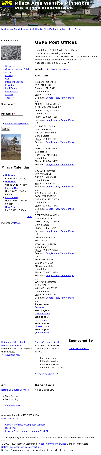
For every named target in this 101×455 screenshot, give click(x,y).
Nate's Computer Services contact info (21, 447)
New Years (10, 207)
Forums (78, 29)
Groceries (10, 66)
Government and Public (17, 69)
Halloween (10, 175)
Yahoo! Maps (67, 98)
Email (17, 29)
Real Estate (11, 88)
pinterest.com (42, 326)
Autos (8, 72)
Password (8, 114)
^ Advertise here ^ (79, 348)
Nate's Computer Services (48, 342)
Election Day (11, 188)
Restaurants (11, 91)
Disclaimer (10, 428)
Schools (9, 94)
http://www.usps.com (57, 69)
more (29, 216)
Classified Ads (51, 29)
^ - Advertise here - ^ (12, 355)
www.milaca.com (10, 418)
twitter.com (41, 320)
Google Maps (52, 98)
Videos (63, 29)
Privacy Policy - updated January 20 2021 (26, 431)
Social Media (36, 29)
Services (39, 307)
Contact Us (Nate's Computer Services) (25, 425)
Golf (7, 79)
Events (24, 29)
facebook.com (42, 313)
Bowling (9, 75)
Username (8, 104)
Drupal (17, 223)
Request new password (17, 123)
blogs (70, 29)
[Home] (7, 3)
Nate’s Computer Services (15, 390)
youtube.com (42, 332)
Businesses (7, 29)
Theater (9, 98)
